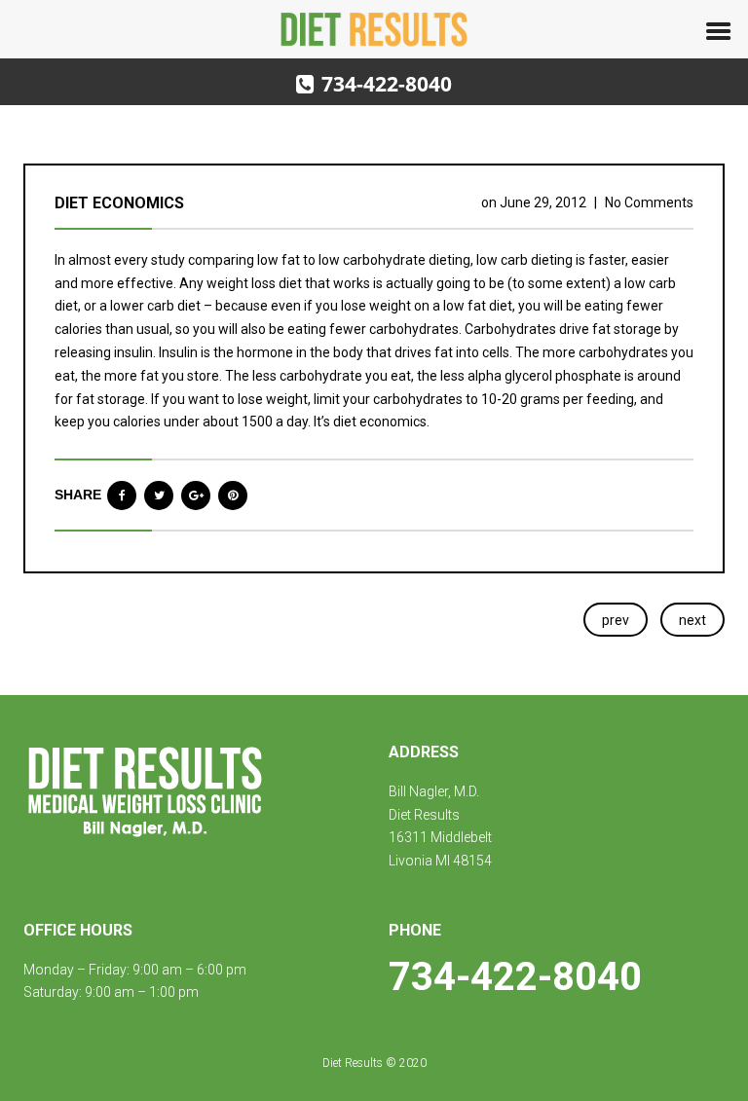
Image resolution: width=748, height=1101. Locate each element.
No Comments (649, 202)
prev (615, 620)
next (692, 620)
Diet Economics (119, 203)
